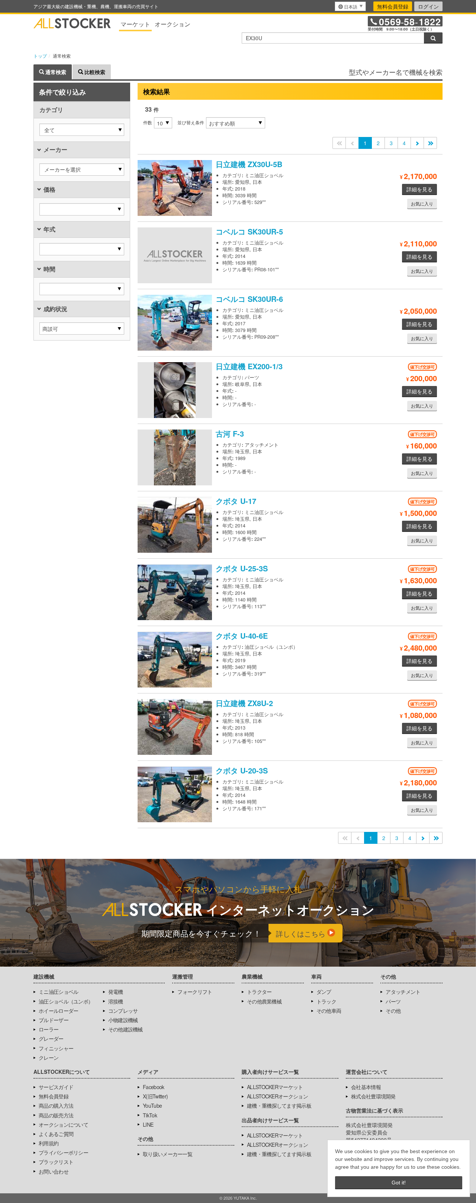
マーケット (135, 24)
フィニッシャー (56, 1048)
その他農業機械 (264, 1001)
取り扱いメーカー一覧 (167, 1154)
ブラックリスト (56, 1161)
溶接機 (115, 1001)
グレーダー (51, 1038)
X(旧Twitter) (155, 1096)
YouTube (152, 1105)
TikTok (150, 1115)
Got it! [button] (399, 1183)
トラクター (259, 991)
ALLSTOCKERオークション (277, 1096)
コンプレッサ (123, 1010)
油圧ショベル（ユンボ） (66, 1001)
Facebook (153, 1087)
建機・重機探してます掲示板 (279, 1105)
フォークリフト (194, 991)
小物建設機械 (123, 1020)
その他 (393, 1010)
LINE (148, 1124)
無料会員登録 (392, 6)
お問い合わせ (53, 1171)
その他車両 (328, 1010)
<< (339, 143)
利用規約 (48, 1143)
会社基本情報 (366, 1087)
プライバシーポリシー (63, 1152)
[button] (81, 130)
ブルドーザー (53, 1020)
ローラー (48, 1029)
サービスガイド (56, 1087)
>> (430, 143)
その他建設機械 (125, 1029)
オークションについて (63, 1124)
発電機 (115, 991)
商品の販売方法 (56, 1115)
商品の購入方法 (56, 1105)
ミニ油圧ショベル (58, 991)
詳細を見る (419, 189)
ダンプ (323, 991)
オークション (172, 24)
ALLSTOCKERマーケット (275, 1087)
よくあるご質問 (56, 1133)
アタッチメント (403, 991)
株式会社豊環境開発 (373, 1096)
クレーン (48, 1057)
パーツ (393, 1001)
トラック (326, 1001)
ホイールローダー (58, 1010)
